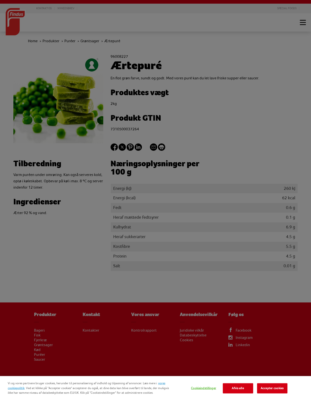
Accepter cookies (272, 388)
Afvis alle (238, 388)
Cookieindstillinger (203, 388)
